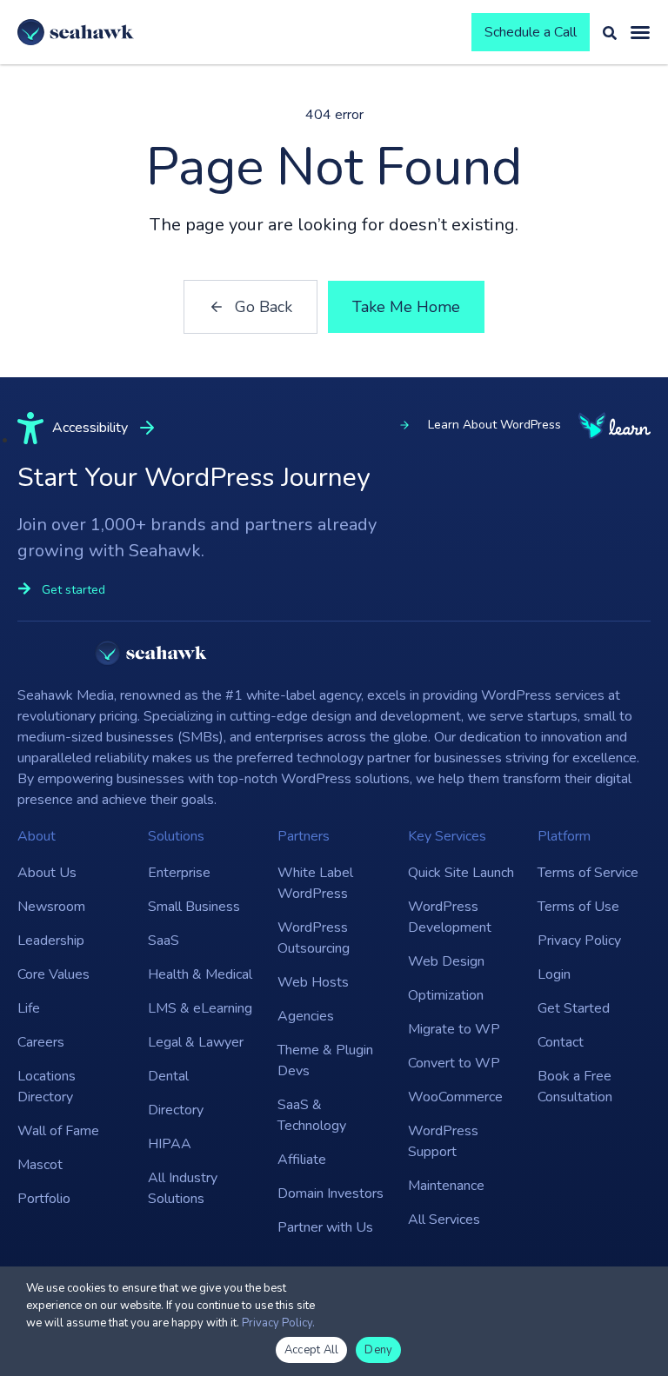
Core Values (53, 974)
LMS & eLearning (200, 1008)
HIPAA (169, 1143)
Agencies (305, 1016)
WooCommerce (455, 1097)
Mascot (40, 1164)
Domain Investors (330, 1193)
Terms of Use (578, 906)
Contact (561, 1042)
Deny (378, 1350)
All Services (444, 1219)
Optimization (446, 995)
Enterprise (179, 872)
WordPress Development (449, 917)
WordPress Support (443, 1141)
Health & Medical (200, 974)
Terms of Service (588, 872)
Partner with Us (325, 1227)
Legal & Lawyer (196, 1042)
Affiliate (301, 1159)
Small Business (194, 906)
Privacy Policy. (278, 1323)
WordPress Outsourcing (313, 938)
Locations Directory (46, 1087)
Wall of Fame (58, 1130)
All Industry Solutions (182, 1188)
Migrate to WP (454, 1029)
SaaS (163, 940)
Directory (176, 1110)
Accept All (311, 1350)
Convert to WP (454, 1063)
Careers (40, 1042)
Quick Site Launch (461, 872)
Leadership (50, 940)
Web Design (446, 961)
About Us (47, 872)
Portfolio (43, 1198)
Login (554, 974)
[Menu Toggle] (640, 32)
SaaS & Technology (311, 1115)
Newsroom (51, 906)
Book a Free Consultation (575, 1087)
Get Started (574, 1008)
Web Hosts (313, 982)
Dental (168, 1076)
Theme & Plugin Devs (325, 1060)
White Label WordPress (315, 883)
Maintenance (446, 1185)
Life (28, 1008)
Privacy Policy (579, 940)
